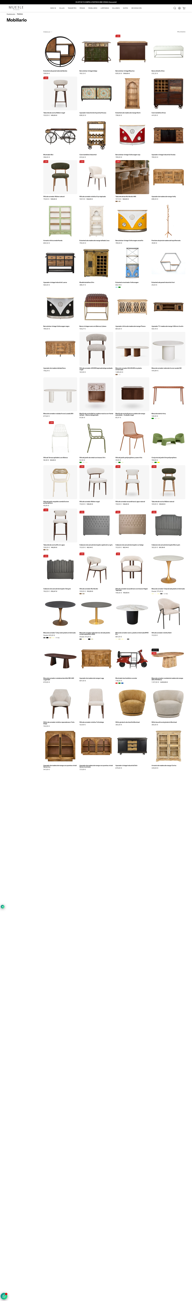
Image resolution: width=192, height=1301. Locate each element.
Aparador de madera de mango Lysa (91, 1021)
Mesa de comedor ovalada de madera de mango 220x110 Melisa (167, 678)
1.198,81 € (83, 1149)
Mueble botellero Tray (50, 1063)
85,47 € (118, 417)
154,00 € (46, 726)
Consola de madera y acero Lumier (54, 1272)
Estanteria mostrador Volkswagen (127, 282)
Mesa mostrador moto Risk (52, 1147)
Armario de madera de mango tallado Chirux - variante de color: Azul (50, 855)
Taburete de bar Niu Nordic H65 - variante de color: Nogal (116, 201)
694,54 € (46, 243)
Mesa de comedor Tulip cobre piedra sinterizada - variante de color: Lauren (44, 637)
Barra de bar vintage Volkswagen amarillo (129, 240)
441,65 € (155, 115)
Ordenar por (46, 32)
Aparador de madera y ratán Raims (90, 894)
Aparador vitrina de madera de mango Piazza (130, 326)
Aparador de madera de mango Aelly (164, 196)
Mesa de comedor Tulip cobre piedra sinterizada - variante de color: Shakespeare (47, 637)
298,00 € (82, 811)
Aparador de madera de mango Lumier (92, 850)
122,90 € (82, 724)
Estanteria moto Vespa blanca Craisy (91, 1189)
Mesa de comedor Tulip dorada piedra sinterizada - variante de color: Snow (155, 593)
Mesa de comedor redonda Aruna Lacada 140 (167, 368)
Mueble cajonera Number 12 (52, 1105)
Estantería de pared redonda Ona (54, 1231)
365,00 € (118, 724)
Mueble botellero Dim (86, 282)
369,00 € (46, 939)
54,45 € (46, 1233)
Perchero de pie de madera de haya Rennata (166, 240)
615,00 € (82, 897)
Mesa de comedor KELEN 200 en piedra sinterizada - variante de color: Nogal (116, 374)
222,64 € (82, 157)
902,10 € (46, 1149)
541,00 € (46, 769)
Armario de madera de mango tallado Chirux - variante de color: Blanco (47, 855)
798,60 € (118, 115)
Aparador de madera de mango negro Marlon (166, 850)
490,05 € (155, 1066)
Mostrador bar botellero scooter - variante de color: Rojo (116, 683)
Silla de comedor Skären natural (54, 196)
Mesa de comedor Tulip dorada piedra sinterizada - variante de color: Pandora (158, 593)
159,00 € (155, 460)
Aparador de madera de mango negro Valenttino (168, 978)
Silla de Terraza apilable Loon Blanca (55, 457)
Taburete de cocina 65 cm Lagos (54, 545)
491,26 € (118, 1191)
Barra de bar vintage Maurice (124, 71)
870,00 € (118, 1024)
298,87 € (118, 1233)
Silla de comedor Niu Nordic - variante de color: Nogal (80, 593)
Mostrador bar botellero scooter (126, 678)
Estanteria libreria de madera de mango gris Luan (131, 1021)
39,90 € (154, 243)
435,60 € (155, 1191)
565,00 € (46, 285)
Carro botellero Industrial (88, 154)
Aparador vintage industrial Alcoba (163, 154)
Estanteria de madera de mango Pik (55, 936)
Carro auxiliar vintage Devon (125, 1272)
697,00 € (82, 680)
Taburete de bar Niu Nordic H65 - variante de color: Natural (119, 201)
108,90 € (46, 73)
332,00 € (155, 939)
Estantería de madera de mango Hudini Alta (129, 809)
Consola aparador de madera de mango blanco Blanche (131, 979)
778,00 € (118, 680)
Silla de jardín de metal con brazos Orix (92, 457)
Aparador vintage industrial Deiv (126, 765)
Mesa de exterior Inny (159, 413)
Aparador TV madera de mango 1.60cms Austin (167, 326)
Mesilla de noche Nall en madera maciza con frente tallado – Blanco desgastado (96, 414)
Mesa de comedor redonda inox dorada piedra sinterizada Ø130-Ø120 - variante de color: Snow (86, 639)
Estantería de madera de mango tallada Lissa (94, 240)
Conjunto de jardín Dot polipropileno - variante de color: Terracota (153, 462)
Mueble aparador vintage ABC (162, 1063)
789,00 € (118, 157)
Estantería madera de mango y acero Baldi (129, 1189)
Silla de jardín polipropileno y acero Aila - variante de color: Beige (122, 462)
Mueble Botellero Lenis (159, 894)
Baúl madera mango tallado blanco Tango (129, 1231)
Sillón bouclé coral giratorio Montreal (164, 722)
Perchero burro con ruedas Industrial (127, 1063)
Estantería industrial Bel (160, 1189)
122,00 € (82, 372)
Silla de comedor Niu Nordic (88, 588)
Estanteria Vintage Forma (52, 1189)
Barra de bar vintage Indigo (88, 71)
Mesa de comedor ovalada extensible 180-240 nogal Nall (58, 678)
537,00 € (82, 1024)
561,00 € (46, 981)
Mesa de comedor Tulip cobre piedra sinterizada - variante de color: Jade (53, 637)
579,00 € (118, 811)
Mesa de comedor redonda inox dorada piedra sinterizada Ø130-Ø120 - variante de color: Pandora (83, 639)
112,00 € (155, 635)
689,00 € (155, 853)
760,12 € (82, 73)
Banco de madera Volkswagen (125, 936)
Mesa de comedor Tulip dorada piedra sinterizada (168, 588)
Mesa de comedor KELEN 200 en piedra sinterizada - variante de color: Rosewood (119, 374)
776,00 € (118, 939)
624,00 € (82, 981)
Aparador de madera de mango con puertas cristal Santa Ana (60, 766)
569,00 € (118, 982)
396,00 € (46, 157)
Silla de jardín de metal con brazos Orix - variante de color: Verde (80, 462)
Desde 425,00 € (49, 635)
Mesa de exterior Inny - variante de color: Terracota (155, 418)
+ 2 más (165, 593)
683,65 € (118, 329)
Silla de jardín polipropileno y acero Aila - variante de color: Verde (119, 462)
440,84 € (155, 370)
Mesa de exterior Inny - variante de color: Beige (158, 418)
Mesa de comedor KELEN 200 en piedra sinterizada (128, 368)
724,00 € (46, 853)
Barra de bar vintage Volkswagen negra (56, 326)
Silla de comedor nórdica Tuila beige (91, 722)
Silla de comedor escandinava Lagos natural (130, 501)
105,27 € (82, 329)
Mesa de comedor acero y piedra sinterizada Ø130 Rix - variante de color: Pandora (122, 639)
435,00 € (118, 897)
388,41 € (82, 285)
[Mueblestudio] (16, 8)
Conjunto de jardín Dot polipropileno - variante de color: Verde (155, 462)
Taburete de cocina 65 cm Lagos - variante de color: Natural (47, 549)
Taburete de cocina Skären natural (163, 501)
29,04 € (154, 285)
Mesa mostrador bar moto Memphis (91, 1147)
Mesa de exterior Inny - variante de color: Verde (153, 418)
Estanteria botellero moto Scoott (163, 1231)
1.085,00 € (119, 372)
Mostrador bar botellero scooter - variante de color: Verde (119, 683)
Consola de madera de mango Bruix (127, 850)
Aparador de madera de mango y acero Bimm (94, 978)
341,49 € (46, 897)
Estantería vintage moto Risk (125, 1147)
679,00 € (46, 682)
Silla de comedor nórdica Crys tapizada (92, 196)
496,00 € (118, 853)
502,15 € (155, 329)
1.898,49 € (155, 1108)
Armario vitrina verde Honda (52, 240)
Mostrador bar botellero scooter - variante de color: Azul (122, 683)
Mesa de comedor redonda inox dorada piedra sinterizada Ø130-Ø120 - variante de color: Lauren (80, 639)
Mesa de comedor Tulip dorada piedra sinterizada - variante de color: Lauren (161, 593)
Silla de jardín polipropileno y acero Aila (128, 457)
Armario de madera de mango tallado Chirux (58, 850)
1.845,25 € (83, 1108)
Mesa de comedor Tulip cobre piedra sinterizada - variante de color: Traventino (50, 637)
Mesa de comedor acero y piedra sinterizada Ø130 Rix (132, 633)
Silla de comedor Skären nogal (89, 501)
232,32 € (155, 73)
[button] (62, 8)
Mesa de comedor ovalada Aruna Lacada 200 (58, 413)
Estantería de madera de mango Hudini (164, 809)
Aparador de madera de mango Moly (55, 978)
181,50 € (118, 1108)
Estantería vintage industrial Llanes (91, 1063)
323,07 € (46, 1275)
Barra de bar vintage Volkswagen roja (127, 154)
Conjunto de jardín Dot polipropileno (164, 457)
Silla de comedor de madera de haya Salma (166, 1021)
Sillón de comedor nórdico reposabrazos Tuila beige (58, 722)
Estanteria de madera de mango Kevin (128, 112)
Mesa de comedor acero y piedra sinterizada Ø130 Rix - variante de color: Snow (125, 639)
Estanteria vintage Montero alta (162, 936)
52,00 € (82, 460)
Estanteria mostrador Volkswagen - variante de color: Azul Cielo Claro (116, 287)
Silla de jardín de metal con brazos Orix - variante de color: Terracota (83, 462)
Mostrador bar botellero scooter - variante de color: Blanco (125, 683)
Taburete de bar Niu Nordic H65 (125, 196)
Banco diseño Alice (158, 71)
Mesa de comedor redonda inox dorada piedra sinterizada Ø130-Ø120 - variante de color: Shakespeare (89, 639)
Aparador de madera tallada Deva (54, 368)
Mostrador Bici (48, 154)
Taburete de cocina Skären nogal (54, 112)
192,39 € (82, 1275)
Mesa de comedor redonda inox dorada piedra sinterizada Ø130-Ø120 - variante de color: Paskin (92, 639)
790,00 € (82, 243)
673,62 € (46, 416)
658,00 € (155, 981)
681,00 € (118, 636)
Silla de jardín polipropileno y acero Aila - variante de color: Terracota (116, 462)
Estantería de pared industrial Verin (91, 1231)
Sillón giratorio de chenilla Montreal (127, 722)
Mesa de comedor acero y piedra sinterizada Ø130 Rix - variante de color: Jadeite (116, 639)
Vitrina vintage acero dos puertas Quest (128, 894)
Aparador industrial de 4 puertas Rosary (92, 112)
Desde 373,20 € (85, 636)
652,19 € (118, 285)
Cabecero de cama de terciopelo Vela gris (57, 588)
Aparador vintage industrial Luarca (55, 282)
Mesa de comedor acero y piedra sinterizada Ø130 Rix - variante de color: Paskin (119, 639)
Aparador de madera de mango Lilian (91, 809)
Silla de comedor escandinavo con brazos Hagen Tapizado (131, 589)
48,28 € (82, 1233)
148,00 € (155, 416)
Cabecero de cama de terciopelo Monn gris (166, 545)
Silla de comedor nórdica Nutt (161, 632)
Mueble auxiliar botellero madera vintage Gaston (131, 1105)
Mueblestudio (11, 14)
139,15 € (154, 1275)
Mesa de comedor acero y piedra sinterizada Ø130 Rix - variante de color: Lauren (128, 639)
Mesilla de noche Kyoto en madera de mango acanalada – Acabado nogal (130, 414)
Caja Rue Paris (156, 1272)
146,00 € (155, 1024)
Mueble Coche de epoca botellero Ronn (92, 1105)
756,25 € (46, 370)
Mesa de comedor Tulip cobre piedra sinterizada (59, 632)
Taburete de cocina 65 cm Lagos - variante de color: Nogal (44, 549)
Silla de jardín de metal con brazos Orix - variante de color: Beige (86, 462)
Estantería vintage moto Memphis (163, 1147)
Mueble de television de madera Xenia (92, 936)
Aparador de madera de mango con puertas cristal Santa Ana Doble (96, 766)
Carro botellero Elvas (159, 112)
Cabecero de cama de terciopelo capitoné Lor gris (96, 545)
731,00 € (82, 769)
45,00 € (46, 505)
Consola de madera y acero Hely (54, 894)
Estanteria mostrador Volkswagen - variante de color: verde (119, 287)
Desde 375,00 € (157, 591)
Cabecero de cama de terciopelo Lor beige (129, 545)
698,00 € (82, 115)
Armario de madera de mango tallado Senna (58, 809)
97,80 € (82, 417)
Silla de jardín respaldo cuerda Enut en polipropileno (56, 502)
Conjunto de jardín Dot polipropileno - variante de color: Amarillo (158, 462)
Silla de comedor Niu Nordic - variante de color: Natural (83, 593)
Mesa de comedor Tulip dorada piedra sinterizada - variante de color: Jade (153, 593)
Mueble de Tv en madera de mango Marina (57, 1021)
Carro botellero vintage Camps (89, 1272)
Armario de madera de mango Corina (164, 765)
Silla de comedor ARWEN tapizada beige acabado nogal (96, 368)
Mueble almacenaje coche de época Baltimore (167, 1105)
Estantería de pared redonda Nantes (55, 71)
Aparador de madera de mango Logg (91, 678)
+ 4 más (57, 637)
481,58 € (46, 1191)
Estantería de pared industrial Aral (163, 282)
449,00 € (155, 768)
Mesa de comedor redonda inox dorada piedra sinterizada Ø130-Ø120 (94, 633)
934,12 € (155, 1149)
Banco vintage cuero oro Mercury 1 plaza (92, 326)
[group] (96, 2)
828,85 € (118, 1149)
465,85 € (46, 1108)
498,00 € (155, 811)
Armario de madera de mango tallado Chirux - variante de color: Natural (44, 855)
